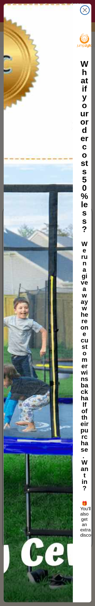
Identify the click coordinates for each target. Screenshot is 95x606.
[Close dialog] (84, 10)
